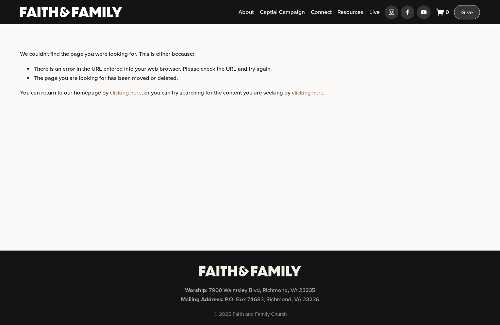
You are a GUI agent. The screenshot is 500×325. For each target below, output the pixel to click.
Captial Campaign (282, 12)
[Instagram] (391, 12)
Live (374, 12)
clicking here (125, 92)
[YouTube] (424, 12)
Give (467, 12)
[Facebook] (407, 12)
